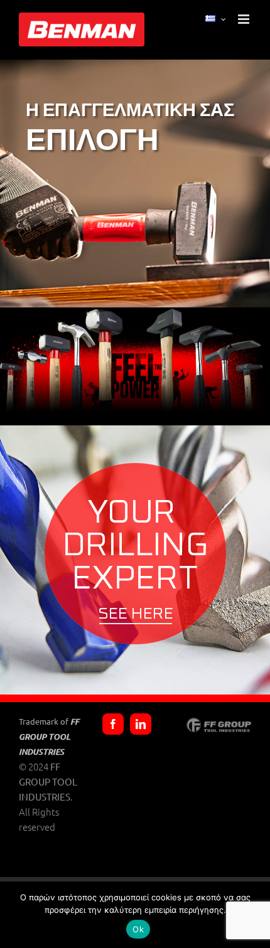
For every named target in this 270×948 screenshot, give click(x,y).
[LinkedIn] (140, 724)
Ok (138, 929)
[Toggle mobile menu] (244, 19)
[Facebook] (113, 724)
